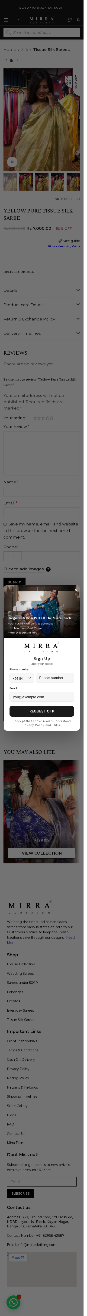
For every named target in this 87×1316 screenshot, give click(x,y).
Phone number (20, 669)
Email (13, 688)
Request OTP (41, 711)
